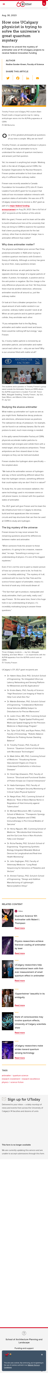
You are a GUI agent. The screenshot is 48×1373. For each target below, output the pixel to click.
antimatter (6, 1075)
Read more (20, 928)
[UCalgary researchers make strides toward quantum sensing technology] (7, 1050)
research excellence (31, 1078)
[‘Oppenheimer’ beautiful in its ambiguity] (7, 998)
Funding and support (24, 1348)
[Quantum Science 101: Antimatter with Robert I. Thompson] (7, 918)
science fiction (17, 1082)
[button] (9, 77)
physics (5, 1082)
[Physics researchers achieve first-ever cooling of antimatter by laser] (7, 945)
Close (42, 1356)
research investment (11, 1078)
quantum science (20, 1075)
